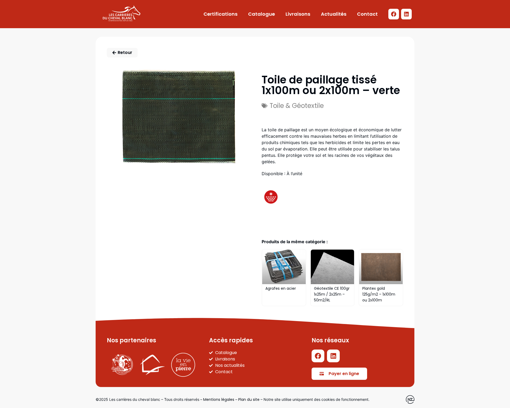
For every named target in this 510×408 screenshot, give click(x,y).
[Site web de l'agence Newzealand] (410, 399)
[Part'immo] (152, 365)
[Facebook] (393, 14)
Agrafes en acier (280, 288)
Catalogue (261, 14)
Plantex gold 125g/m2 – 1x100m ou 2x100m (378, 294)
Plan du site (249, 399)
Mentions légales (218, 399)
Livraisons (298, 14)
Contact (367, 14)
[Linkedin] (406, 14)
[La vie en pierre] (183, 364)
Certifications (220, 14)
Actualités (333, 14)
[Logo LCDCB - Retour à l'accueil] (121, 13)
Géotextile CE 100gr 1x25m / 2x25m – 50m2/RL (332, 294)
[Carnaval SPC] (122, 365)
